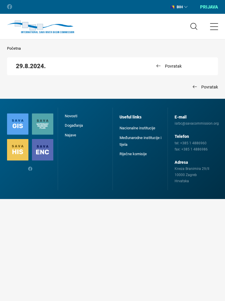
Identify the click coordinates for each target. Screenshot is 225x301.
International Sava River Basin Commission (40, 27)
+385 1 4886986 (194, 149)
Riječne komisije (133, 154)
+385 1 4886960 (193, 143)
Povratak (173, 66)
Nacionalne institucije (137, 128)
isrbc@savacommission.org (197, 123)
